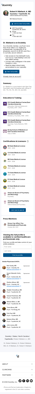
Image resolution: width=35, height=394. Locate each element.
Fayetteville (23, 14)
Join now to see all (17, 210)
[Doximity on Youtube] (31, 381)
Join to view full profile (22, 24)
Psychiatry (13, 14)
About (5, 364)
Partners (6, 375)
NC (29, 14)
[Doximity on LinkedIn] (27, 381)
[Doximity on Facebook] (23, 381)
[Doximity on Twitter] (20, 381)
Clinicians (7, 370)
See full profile (12, 72)
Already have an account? (12, 76)
